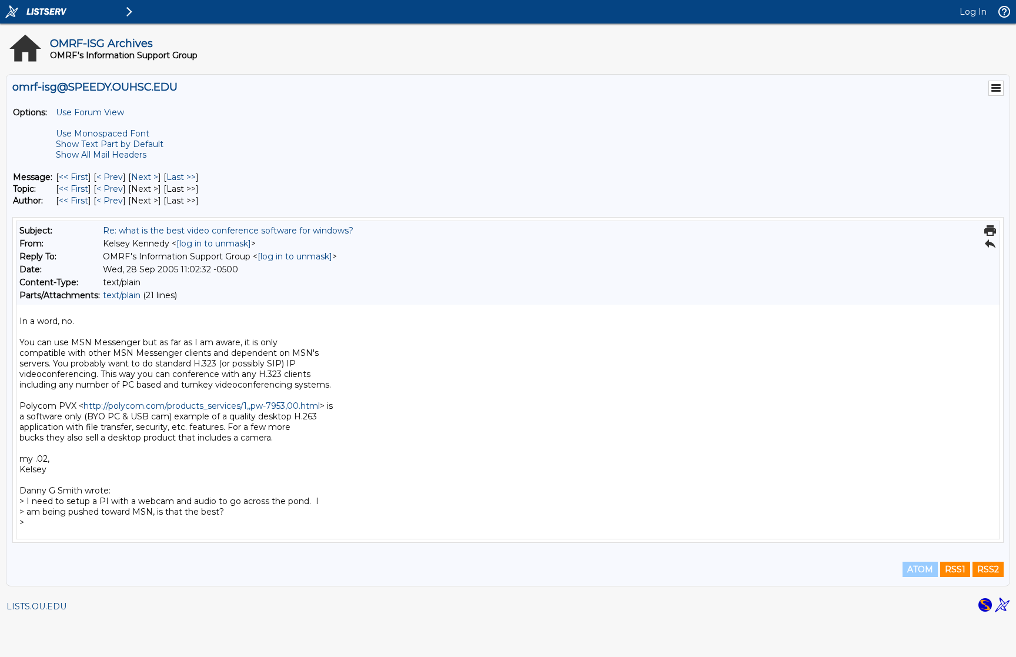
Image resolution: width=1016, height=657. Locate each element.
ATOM (920, 569)
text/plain (122, 295)
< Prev (109, 177)
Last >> (181, 177)
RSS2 (988, 569)
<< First (73, 177)
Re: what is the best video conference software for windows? (228, 230)
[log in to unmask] (213, 243)
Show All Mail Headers (101, 154)
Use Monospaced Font (102, 133)
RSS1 (955, 569)
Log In (973, 11)
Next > (144, 177)
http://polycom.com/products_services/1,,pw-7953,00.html (201, 406)
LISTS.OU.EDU (36, 606)
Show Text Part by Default (109, 144)
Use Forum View (90, 112)
